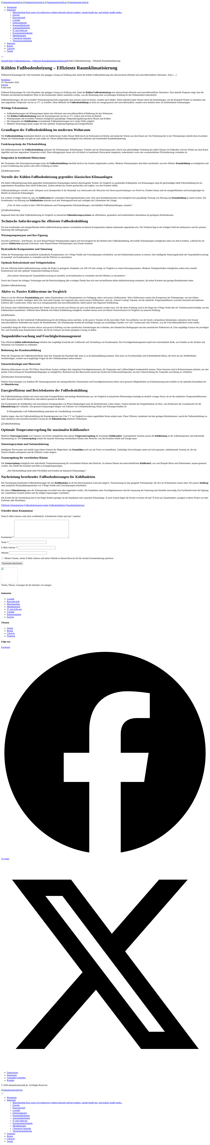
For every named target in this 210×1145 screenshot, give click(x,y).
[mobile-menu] (2, 56)
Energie (4, 85)
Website (4, 553)
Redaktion (5, 80)
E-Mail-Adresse (9, 547)
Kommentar (7, 537)
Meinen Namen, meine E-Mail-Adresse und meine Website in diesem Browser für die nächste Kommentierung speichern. (59, 558)
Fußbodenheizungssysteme (36, 505)
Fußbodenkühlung (57, 505)
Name (4, 542)
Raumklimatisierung (75, 505)
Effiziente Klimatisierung (12, 505)
